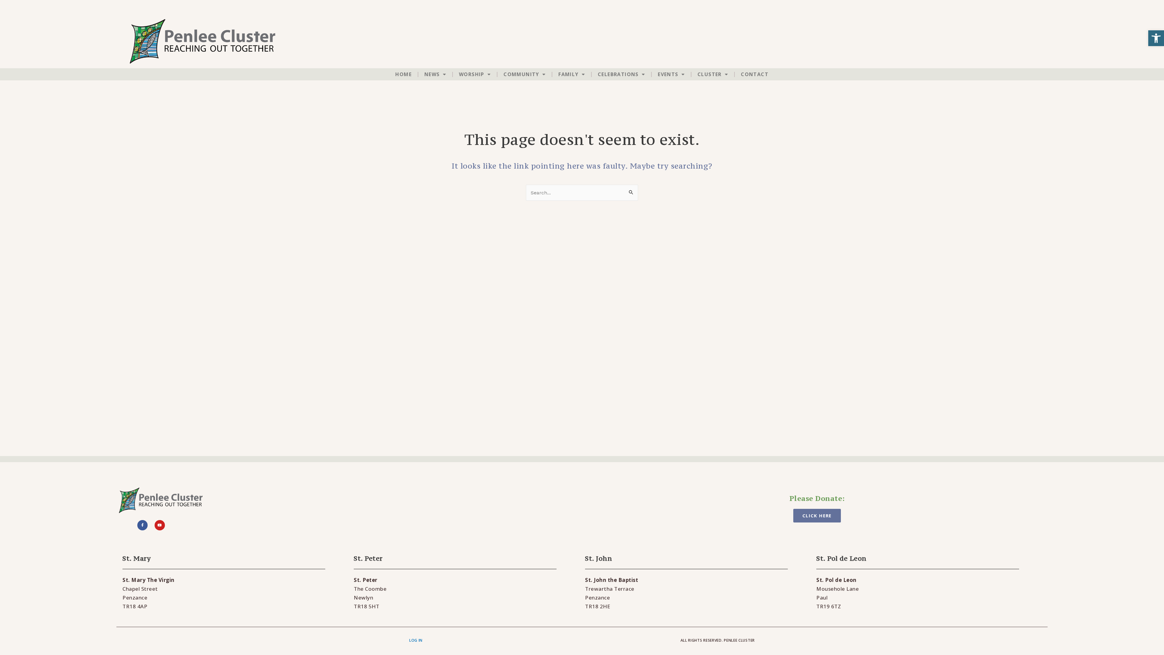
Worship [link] (471, 74)
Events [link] (668, 74)
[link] (1156, 38)
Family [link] (568, 74)
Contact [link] (754, 74)
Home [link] (403, 74)
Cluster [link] (709, 74)
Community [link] (521, 74)
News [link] (432, 74)
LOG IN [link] (416, 640)
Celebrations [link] (618, 74)
